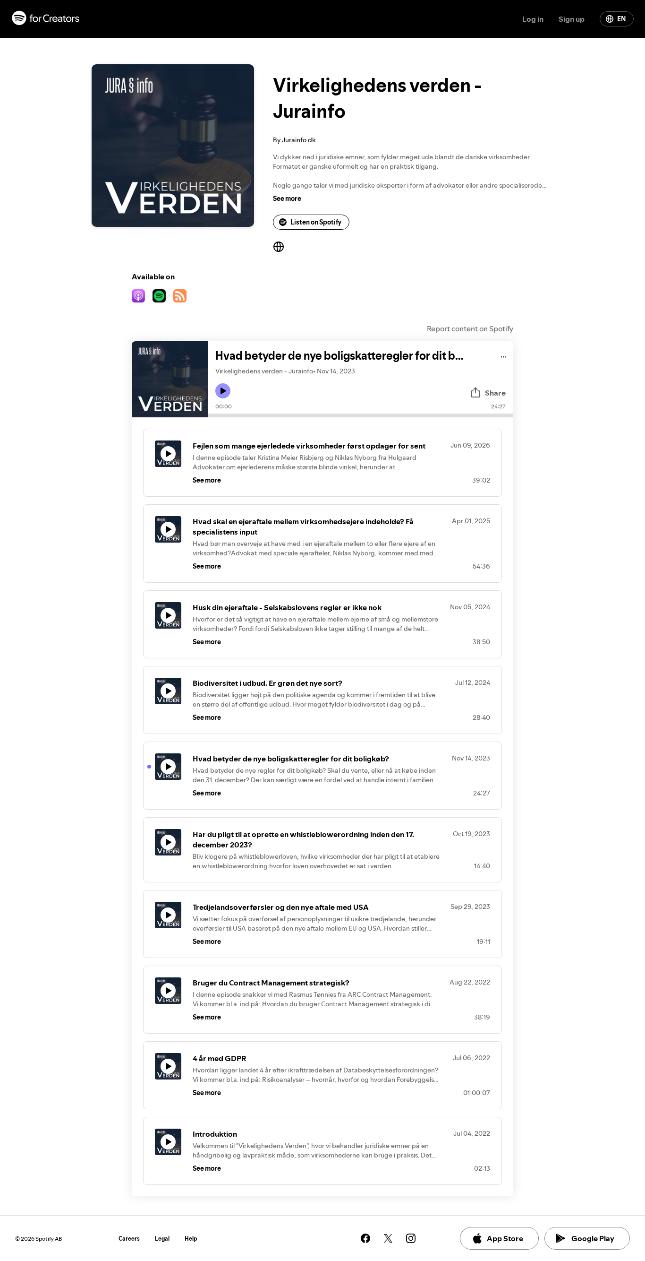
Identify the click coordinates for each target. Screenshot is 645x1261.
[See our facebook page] (365, 1238)
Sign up (572, 19)
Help (191, 1239)
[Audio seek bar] (360, 415)
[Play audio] (503, 355)
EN (621, 19)
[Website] (278, 246)
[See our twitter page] (388, 1238)
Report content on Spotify (470, 328)
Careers (129, 1239)
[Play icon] (222, 390)
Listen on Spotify (315, 222)
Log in (532, 19)
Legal (162, 1239)
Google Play (592, 1238)
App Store (505, 1238)
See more (287, 198)
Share (495, 393)
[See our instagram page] (410, 1238)
